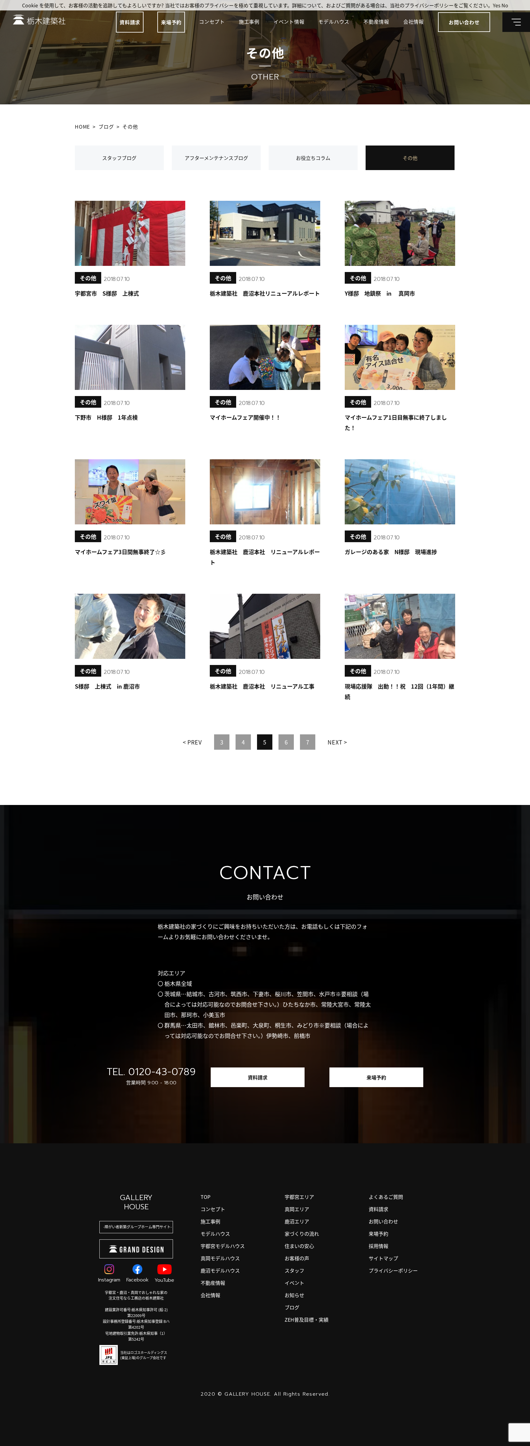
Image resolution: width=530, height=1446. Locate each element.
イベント (294, 1282)
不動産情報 (376, 21)
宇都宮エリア (299, 1196)
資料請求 (130, 22)
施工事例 (249, 21)
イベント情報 (289, 21)
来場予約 (171, 22)
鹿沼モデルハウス (220, 1270)
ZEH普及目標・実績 (306, 1319)
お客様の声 (297, 1258)
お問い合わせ (383, 1221)
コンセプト (212, 21)
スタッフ (294, 1270)
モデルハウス (333, 21)
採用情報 (378, 1246)
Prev (194, 742)
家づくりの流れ (302, 1233)
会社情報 (413, 21)
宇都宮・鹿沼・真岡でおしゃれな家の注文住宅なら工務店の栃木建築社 (136, 1295)
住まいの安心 (299, 1246)
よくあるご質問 (386, 1196)
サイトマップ (383, 1258)
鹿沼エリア (297, 1221)
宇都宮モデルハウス (223, 1246)
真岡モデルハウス (220, 1258)
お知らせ (294, 1295)
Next (335, 742)
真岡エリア (297, 1209)
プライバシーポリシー (393, 1270)
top (205, 1196)
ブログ (292, 1307)
